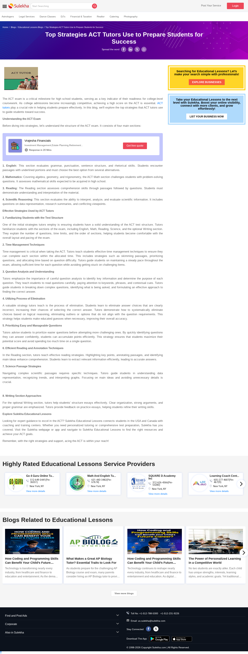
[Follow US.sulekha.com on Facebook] (148, 628)
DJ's (63, 16)
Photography (130, 16)
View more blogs (124, 593)
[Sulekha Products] (5, 6)
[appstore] (182, 638)
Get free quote (135, 145)
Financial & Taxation (81, 16)
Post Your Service (211, 5)
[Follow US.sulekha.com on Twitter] (156, 628)
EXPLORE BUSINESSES (206, 82)
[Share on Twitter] (137, 49)
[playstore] (159, 638)
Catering (114, 16)
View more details (35, 491)
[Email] (129, 620)
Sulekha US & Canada (18, 6)
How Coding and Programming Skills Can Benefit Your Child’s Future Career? (154, 562)
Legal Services (27, 16)
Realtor (101, 16)
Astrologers (8, 16)
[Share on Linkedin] (130, 49)
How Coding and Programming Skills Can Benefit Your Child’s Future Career (31, 562)
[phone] (129, 613)
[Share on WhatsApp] (143, 49)
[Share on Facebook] (123, 49)
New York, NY (37, 486)
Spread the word (110, 49)
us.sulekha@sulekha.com (151, 620)
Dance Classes (48, 16)
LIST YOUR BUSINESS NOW (207, 116)
